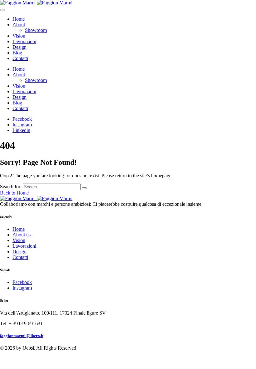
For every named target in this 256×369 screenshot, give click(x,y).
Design (19, 47)
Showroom (36, 30)
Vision (18, 35)
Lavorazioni (24, 41)
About (18, 24)
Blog (17, 52)
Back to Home (14, 192)
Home (18, 19)
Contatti (20, 58)
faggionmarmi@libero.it (21, 335)
